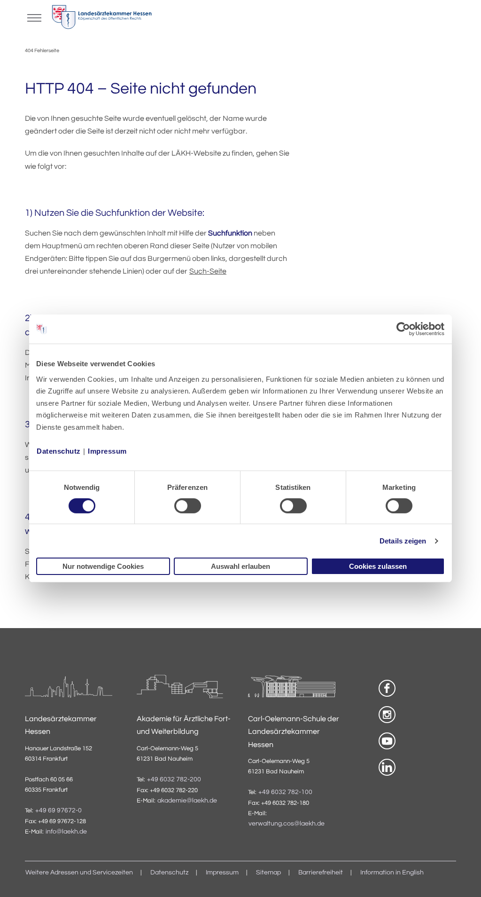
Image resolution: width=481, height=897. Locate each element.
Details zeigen (403, 541)
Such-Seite (207, 271)
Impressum (107, 451)
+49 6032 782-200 (174, 779)
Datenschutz (59, 451)
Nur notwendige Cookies (103, 566)
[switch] (187, 505)
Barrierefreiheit (320, 872)
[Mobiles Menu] (34, 17)
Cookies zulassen (378, 566)
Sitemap (268, 872)
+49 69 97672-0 (58, 810)
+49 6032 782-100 (285, 792)
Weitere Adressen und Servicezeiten (79, 872)
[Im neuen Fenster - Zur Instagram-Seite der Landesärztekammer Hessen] (387, 714)
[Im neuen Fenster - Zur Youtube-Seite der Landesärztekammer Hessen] (387, 740)
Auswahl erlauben (240, 566)
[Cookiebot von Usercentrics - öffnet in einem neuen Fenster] (404, 329)
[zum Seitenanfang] (462, 878)
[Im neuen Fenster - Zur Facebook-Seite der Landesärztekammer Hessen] (387, 688)
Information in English (392, 872)
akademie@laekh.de (187, 800)
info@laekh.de (66, 831)
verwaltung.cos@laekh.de (286, 823)
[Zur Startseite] (101, 19)
